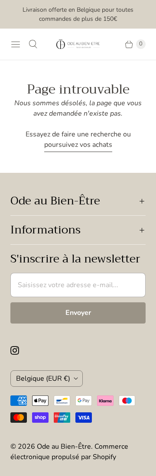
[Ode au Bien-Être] (78, 44)
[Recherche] (33, 44)
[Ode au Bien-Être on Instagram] (19, 350)
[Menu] (15, 44)
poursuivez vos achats (78, 144)
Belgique (43, 378)
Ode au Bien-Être (64, 446)
